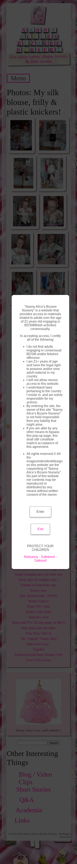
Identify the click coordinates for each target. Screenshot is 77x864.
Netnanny (31, 557)
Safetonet (48, 557)
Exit (40, 529)
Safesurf (40, 560)
